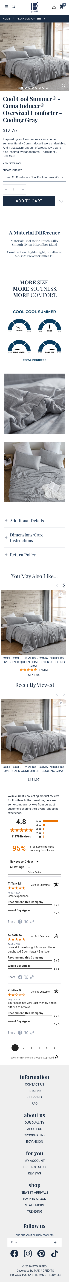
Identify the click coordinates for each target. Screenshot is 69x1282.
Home (6, 18)
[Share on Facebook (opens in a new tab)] (20, 922)
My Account (34, 1161)
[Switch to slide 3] (29, 88)
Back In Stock (34, 1199)
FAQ (35, 1103)
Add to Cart (29, 201)
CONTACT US (34, 1084)
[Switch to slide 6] (40, 88)
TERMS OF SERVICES (48, 1275)
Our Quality (34, 1122)
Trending (34, 1211)
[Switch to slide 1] (22, 88)
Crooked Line (34, 1135)
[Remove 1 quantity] (5, 189)
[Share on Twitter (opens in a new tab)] (26, 921)
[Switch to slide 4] (33, 88)
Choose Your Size (12, 170)
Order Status (34, 1167)
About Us (34, 1129)
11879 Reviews (23, 836)
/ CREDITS (47, 1270)
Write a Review (35, 872)
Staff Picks (34, 1205)
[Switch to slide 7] (43, 88)
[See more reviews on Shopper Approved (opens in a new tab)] (32, 922)
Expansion (34, 1141)
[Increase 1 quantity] (23, 189)
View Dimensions (12, 163)
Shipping (34, 1097)
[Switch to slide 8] (47, 88)
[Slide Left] (57, 585)
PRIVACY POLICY (21, 1275)
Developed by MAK (28, 1270)
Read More (9, 156)
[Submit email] (55, 1242)
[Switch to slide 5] (36, 88)
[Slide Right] (64, 585)
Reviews (34, 1173)
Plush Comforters (29, 18)
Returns (35, 1091)
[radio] (48, 821)
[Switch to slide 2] (26, 88)
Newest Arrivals (34, 1192)
